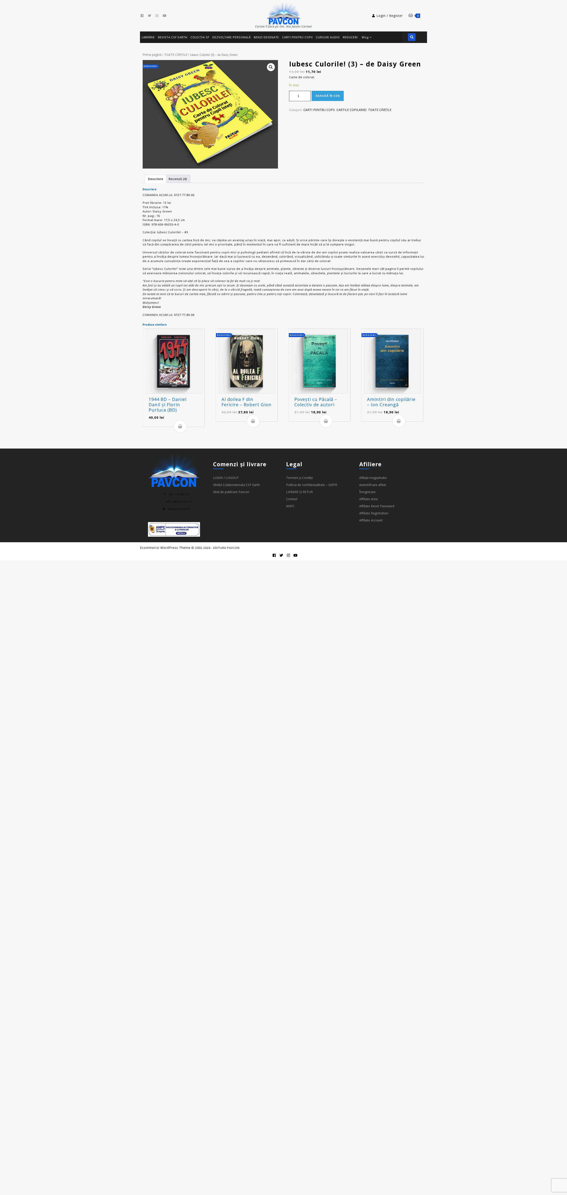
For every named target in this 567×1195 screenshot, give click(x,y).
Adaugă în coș (327, 95)
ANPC (290, 506)
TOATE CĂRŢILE (175, 54)
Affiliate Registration (373, 513)
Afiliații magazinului (372, 478)
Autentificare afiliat (372, 485)
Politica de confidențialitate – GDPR (311, 485)
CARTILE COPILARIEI (351, 110)
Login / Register (390, 16)
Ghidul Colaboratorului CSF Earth (236, 485)
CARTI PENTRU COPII (319, 110)
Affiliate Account (371, 520)
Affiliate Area (368, 499)
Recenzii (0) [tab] (178, 179)
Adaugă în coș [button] (180, 426)
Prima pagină (152, 54)
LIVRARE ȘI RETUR (299, 492)
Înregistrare (367, 492)
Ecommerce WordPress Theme (165, 548)
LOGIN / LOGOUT (226, 478)
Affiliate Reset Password (376, 506)
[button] (271, 67)
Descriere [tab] (155, 179)
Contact (291, 499)
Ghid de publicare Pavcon (231, 492)
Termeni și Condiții (299, 478)
